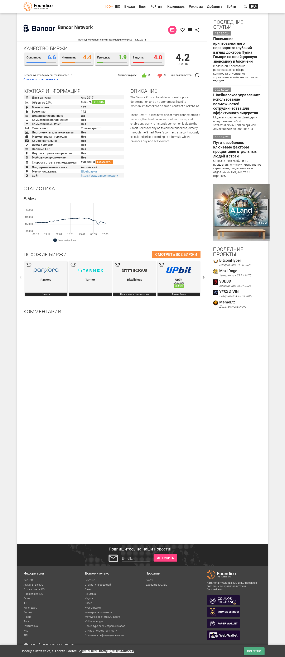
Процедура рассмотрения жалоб (105, 626)
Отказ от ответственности (101, 630)
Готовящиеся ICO (34, 589)
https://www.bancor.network (99, 175)
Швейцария (89, 171)
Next (204, 277)
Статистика (31, 626)
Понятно (254, 651)
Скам (27, 598)
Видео (88, 603)
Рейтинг (156, 7)
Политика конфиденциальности (104, 635)
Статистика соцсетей (98, 584)
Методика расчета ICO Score (102, 616)
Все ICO (28, 580)
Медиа (89, 598)
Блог (142, 7)
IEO (117, 7)
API (26, 635)
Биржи (129, 7)
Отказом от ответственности (41, 79)
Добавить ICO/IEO (156, 584)
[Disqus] (112, 372)
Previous (20, 277)
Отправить (165, 557)
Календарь (176, 7)
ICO (108, 7)
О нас (88, 589)
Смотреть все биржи (176, 254)
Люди (27, 616)
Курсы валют (93, 607)
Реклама (196, 7)
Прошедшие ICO (33, 593)
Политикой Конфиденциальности (108, 651)
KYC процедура (94, 621)
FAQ (26, 630)
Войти (231, 7)
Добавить (214, 7)
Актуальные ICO (33, 584)
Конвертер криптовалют (100, 612)
